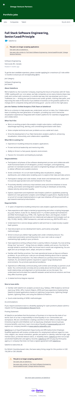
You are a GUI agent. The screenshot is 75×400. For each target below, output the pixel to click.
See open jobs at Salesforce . (19, 50)
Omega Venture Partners (21, 6)
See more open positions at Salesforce (37, 378)
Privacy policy (33, 395)
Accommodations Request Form (28, 308)
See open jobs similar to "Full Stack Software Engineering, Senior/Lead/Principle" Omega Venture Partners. (39, 53)
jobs (5, 22)
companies (14, 22)
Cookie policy (42, 395)
